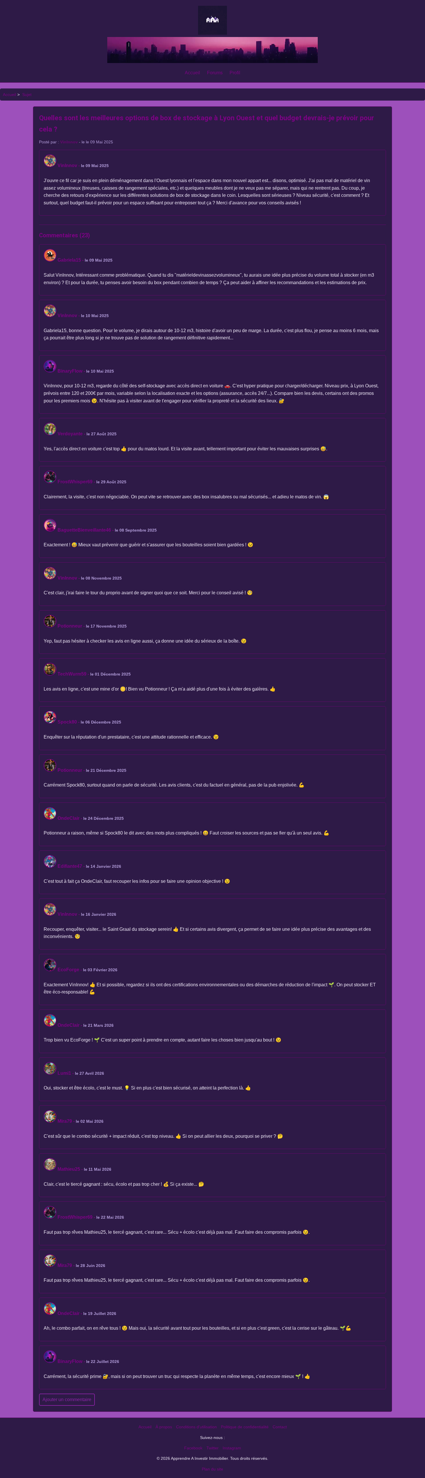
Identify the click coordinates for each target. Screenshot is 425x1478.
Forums (215, 72)
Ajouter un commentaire (66, 1399)
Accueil (192, 72)
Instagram (232, 1448)
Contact (280, 1427)
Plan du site (212, 1469)
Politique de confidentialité (245, 1427)
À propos (164, 1427)
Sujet (27, 94)
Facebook (193, 1448)
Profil (235, 72)
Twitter (212, 1448)
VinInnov (69, 142)
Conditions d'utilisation (196, 1427)
